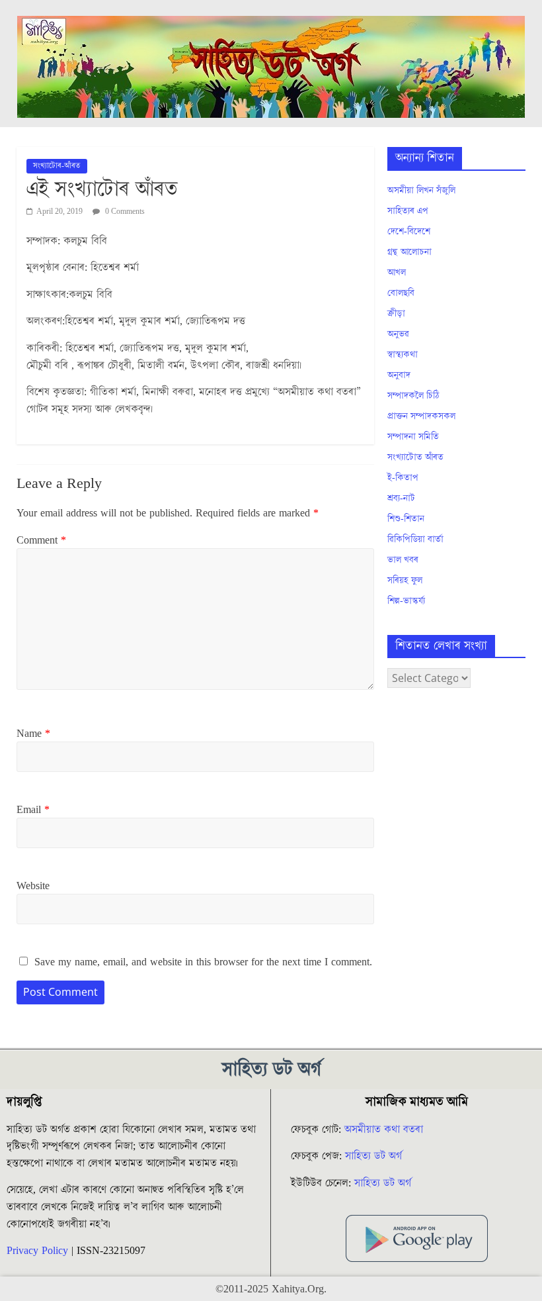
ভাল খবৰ (402, 560)
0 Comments (124, 211)
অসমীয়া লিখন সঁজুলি (421, 190)
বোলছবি (400, 293)
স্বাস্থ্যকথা (402, 354)
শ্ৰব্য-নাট (401, 498)
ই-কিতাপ (402, 478)
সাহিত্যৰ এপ (407, 211)
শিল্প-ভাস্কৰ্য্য (406, 601)
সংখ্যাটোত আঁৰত (415, 457)
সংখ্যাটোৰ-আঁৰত (57, 165)
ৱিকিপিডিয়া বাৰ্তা (415, 539)
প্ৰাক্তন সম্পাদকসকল (421, 416)
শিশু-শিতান (405, 519)
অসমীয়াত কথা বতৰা (385, 1129)
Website (33, 886)
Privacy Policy (37, 1250)
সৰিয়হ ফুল (404, 580)
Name (33, 733)
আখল (396, 272)
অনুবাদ (398, 375)
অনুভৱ (398, 334)
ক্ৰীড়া (396, 313)
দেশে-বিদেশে (408, 231)
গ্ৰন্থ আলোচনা (409, 252)
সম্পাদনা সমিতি (413, 437)
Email (33, 809)
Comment (41, 540)
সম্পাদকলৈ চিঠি (413, 396)
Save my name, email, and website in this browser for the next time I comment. (203, 962)
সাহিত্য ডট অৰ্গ (373, 1156)
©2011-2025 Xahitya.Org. (271, 1289)
